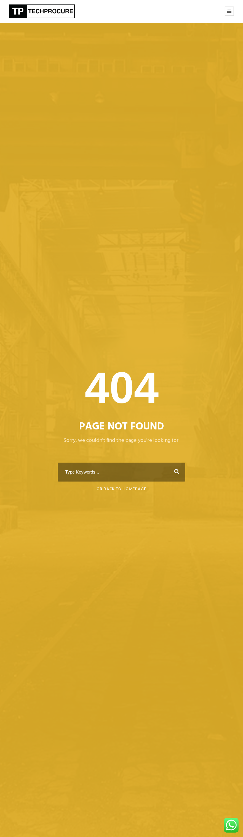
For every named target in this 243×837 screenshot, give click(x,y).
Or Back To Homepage (121, 489)
